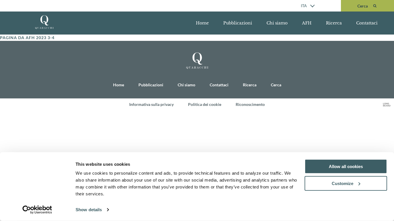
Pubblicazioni (237, 23)
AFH (307, 23)
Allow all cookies (346, 166)
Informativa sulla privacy (151, 104)
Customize (342, 183)
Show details (89, 209)
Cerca (276, 84)
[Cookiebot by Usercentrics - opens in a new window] (37, 209)
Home (202, 23)
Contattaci (367, 23)
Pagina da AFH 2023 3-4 (27, 37)
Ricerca (334, 23)
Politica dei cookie (204, 104)
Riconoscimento (250, 104)
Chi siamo (277, 23)
